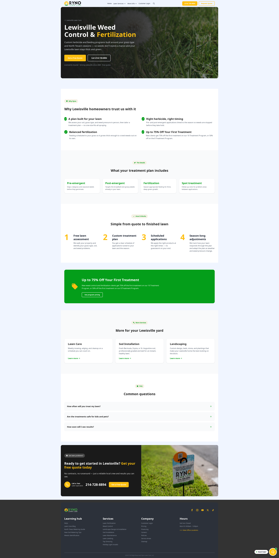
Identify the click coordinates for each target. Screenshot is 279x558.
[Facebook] (192, 510)
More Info (131, 4)
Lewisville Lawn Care (74, 20)
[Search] (154, 3)
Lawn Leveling (108, 538)
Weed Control (108, 526)
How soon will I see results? (80, 427)
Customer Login (144, 3)
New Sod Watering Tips (72, 532)
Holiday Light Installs (110, 544)
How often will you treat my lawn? (84, 406)
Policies (144, 535)
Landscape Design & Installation (114, 529)
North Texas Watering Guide (74, 529)
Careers (144, 532)
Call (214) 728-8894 (99, 58)
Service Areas (146, 538)
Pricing (143, 526)
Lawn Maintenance (110, 535)
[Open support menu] (272, 551)
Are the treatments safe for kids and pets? (88, 416)
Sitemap (144, 541)
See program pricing (92, 295)
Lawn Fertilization (109, 523)
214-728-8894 (96, 485)
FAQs (66, 523)
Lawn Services (118, 4)
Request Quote (206, 3)
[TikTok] (213, 510)
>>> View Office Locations (189, 530)
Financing (144, 529)
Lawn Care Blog (70, 526)
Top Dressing (107, 541)
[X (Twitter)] (207, 510)
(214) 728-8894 (189, 3)
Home (109, 3)
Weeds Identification (71, 535)
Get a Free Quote (75, 58)
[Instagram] (197, 510)
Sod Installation (108, 532)
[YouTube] (202, 510)
